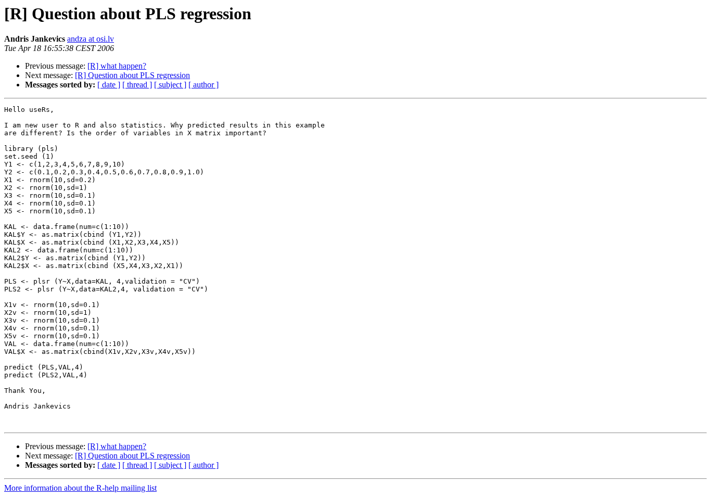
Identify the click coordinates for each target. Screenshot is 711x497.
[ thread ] (137, 84)
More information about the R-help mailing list (80, 487)
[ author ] (203, 84)
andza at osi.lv (90, 38)
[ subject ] (170, 84)
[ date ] (108, 84)
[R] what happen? (116, 65)
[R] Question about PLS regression (132, 75)
